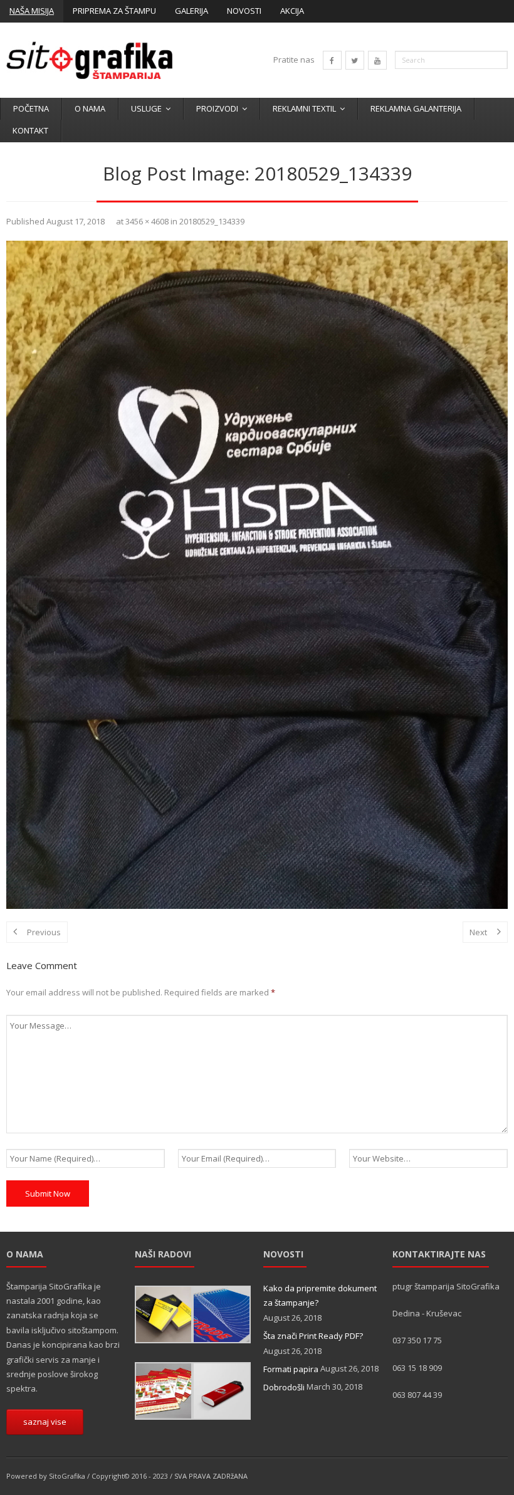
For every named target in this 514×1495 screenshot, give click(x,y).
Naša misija (31, 10)
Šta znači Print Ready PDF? (313, 1335)
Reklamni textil (304, 108)
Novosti (244, 10)
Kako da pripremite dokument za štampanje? (320, 1295)
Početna (31, 108)
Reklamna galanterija (415, 108)
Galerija (191, 10)
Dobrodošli (284, 1387)
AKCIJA (292, 10)
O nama (90, 108)
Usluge (146, 108)
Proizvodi (217, 108)
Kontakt (30, 130)
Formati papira (290, 1369)
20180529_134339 (211, 221)
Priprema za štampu (114, 10)
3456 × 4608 (147, 221)
